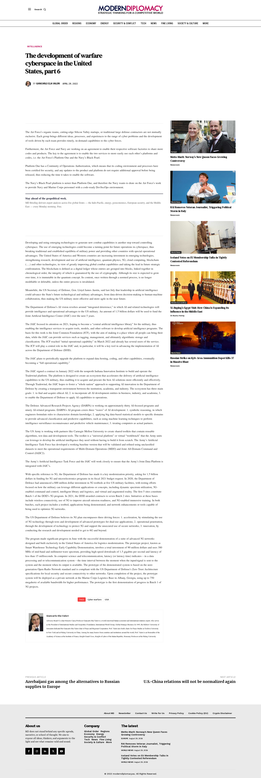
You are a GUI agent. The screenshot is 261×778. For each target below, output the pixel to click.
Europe (174, 152)
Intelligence (34, 46)
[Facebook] (28, 92)
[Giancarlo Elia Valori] (28, 83)
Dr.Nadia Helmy (177, 315)
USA (107, 599)
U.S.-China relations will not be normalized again (190, 681)
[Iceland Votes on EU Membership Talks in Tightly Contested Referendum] (203, 237)
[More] (70, 92)
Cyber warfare (95, 599)
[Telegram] (63, 92)
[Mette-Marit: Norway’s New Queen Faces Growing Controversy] (203, 137)
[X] (35, 92)
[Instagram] (37, 751)
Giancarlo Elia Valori (48, 84)
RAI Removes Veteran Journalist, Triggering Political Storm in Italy (145, 745)
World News (175, 202)
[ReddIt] (56, 92)
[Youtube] (61, 751)
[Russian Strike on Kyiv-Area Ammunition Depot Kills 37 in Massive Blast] (203, 338)
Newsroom (175, 165)
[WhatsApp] (42, 92)
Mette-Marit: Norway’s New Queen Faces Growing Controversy (144, 733)
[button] (40, 9)
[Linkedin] (49, 92)
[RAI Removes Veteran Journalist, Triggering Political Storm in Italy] (203, 187)
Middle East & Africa (178, 303)
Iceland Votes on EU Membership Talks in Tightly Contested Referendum (144, 757)
